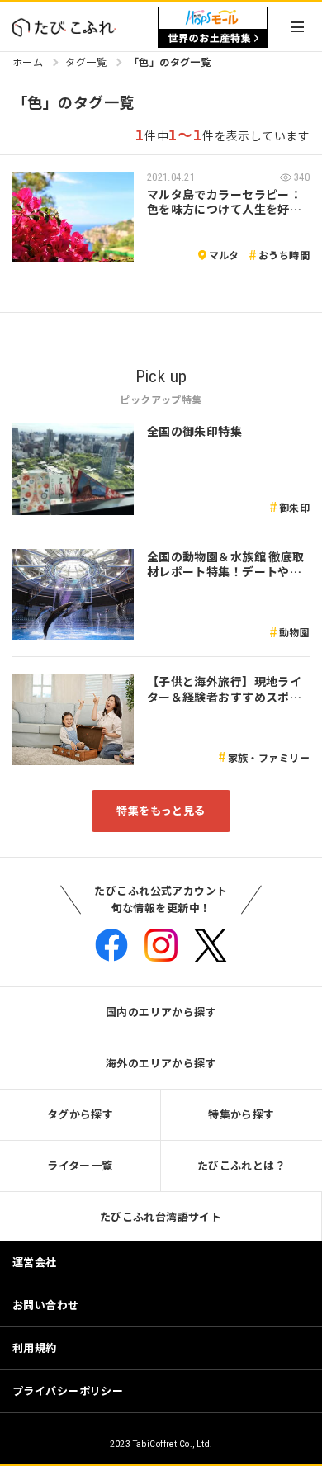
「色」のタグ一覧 (170, 61)
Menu (297, 26)
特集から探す (241, 1114)
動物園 (294, 632)
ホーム (27, 61)
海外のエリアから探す (161, 1063)
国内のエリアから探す (161, 1011)
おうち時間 (284, 255)
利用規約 (34, 1347)
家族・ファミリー (269, 757)
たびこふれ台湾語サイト (161, 1216)
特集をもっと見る (160, 810)
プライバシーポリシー (67, 1390)
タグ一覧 (86, 61)
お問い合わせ (45, 1304)
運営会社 (34, 1262)
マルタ (224, 255)
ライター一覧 (80, 1165)
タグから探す (80, 1114)
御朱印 (294, 507)
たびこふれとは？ (241, 1165)
